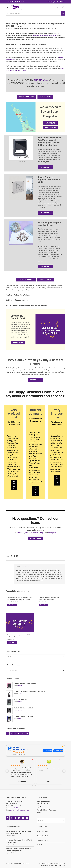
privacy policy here (59, 865)
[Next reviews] (63, 771)
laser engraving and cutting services (44, 35)
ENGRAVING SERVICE (26, 280)
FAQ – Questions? (42, 831)
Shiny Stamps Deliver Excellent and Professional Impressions (49, 599)
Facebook (20, 532)
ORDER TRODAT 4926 (26, 97)
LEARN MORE (50, 123)
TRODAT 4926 (41, 80)
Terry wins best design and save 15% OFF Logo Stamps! (18, 636)
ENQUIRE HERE (45, 97)
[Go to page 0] (32, 785)
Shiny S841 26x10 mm (20, 700)
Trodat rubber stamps (43, 29)
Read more (14, 484)
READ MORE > (45, 167)
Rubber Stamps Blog (21, 29)
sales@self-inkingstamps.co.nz (19, 810)
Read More (12, 605)
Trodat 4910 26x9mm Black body (23, 708)
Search (63, 670)
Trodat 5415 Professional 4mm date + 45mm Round (29, 691)
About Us (39, 845)
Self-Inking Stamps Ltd (20, 749)
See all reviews (47, 750)
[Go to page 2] (35, 785)
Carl (49, 781)
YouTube (23, 733)
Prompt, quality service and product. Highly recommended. (48, 769)
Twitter (35, 532)
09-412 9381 (15, 808)
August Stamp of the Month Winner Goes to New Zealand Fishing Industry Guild (19, 599)
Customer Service (42, 840)
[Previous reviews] (7, 771)
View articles (25, 567)
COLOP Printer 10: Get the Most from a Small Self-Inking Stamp (18, 832)
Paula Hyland (22, 781)
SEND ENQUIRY (50, 127)
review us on (57, 750)
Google (41, 532)
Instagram (52, 532)
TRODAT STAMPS (45, 280)
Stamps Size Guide (42, 836)
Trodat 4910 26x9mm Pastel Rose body (25, 683)
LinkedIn (28, 532)
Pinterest (27, 733)
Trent (55, 29)
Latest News (32, 29)
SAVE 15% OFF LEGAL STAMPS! (15, 2)
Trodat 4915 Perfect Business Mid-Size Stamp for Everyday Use (18, 850)
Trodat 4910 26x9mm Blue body (23, 716)
